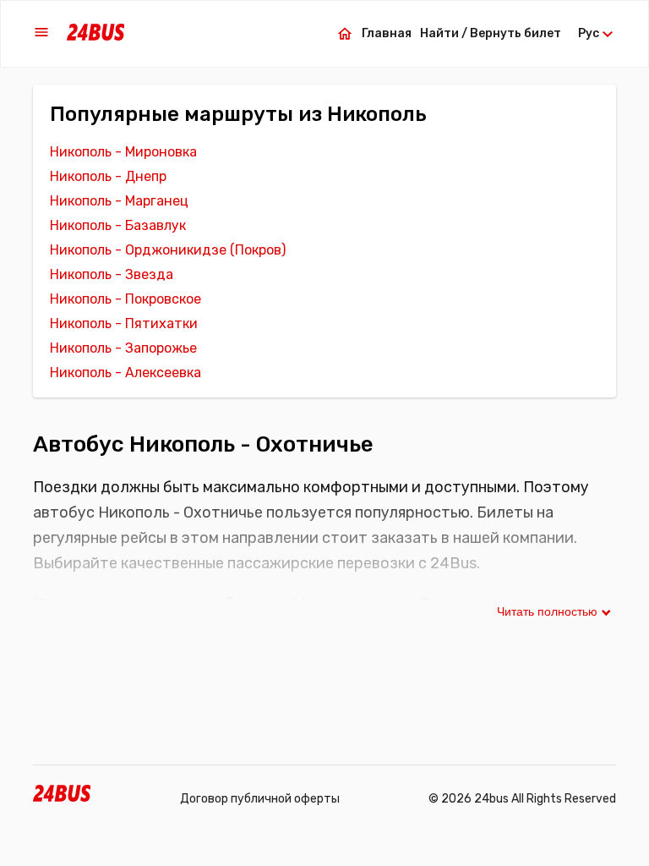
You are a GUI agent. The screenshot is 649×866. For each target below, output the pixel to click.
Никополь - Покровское (125, 299)
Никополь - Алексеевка (125, 372)
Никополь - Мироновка (123, 152)
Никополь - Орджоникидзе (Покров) (168, 250)
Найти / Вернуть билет (490, 33)
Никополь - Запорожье (123, 348)
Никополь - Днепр (108, 176)
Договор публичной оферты (260, 799)
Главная (387, 33)
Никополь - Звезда (111, 274)
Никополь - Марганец (119, 201)
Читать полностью (547, 611)
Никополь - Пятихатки (124, 323)
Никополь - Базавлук (118, 225)
